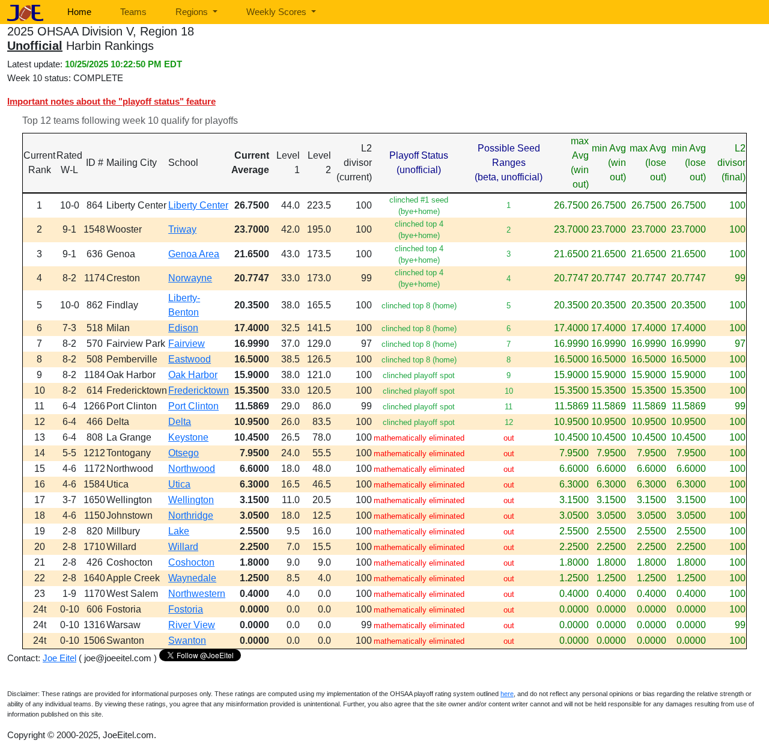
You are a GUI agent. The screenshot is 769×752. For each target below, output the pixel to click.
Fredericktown (198, 390)
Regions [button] (192, 12)
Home (79, 12)
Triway (182, 229)
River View (191, 625)
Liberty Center (198, 205)
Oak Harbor (192, 375)
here (507, 693)
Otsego (183, 453)
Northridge (190, 515)
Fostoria (185, 609)
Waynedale (192, 578)
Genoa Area (193, 254)
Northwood (191, 468)
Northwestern (196, 593)
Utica (179, 484)
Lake (178, 531)
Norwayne (190, 278)
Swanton (187, 640)
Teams (133, 12)
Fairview (186, 343)
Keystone (188, 437)
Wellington (191, 500)
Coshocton (191, 562)
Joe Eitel (59, 658)
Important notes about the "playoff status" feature (111, 101)
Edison (183, 328)
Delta (179, 422)
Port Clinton (193, 406)
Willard (183, 547)
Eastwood (189, 359)
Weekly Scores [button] (277, 12)
